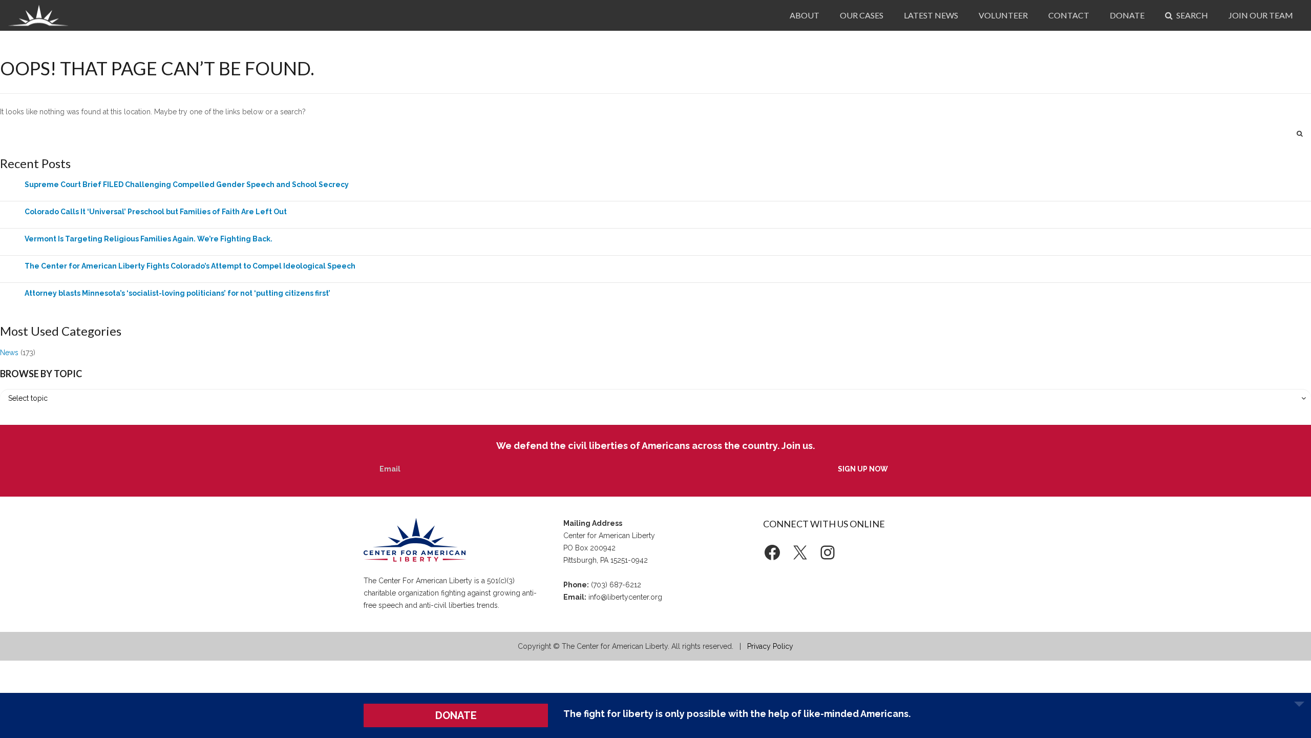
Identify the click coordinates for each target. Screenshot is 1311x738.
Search (1191, 15)
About (804, 15)
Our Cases (861, 15)
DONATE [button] (456, 715)
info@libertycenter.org (625, 597)
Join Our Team (1261, 15)
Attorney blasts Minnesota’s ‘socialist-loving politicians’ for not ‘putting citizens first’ (177, 293)
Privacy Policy (770, 646)
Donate (1127, 15)
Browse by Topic (41, 373)
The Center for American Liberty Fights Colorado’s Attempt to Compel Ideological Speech (190, 266)
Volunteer (1003, 15)
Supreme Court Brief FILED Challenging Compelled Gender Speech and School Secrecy (187, 184)
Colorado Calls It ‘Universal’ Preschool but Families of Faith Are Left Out (156, 212)
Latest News (931, 15)
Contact (1068, 15)
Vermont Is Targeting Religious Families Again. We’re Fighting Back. (148, 239)
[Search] (1299, 133)
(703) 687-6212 (616, 585)
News (9, 352)
